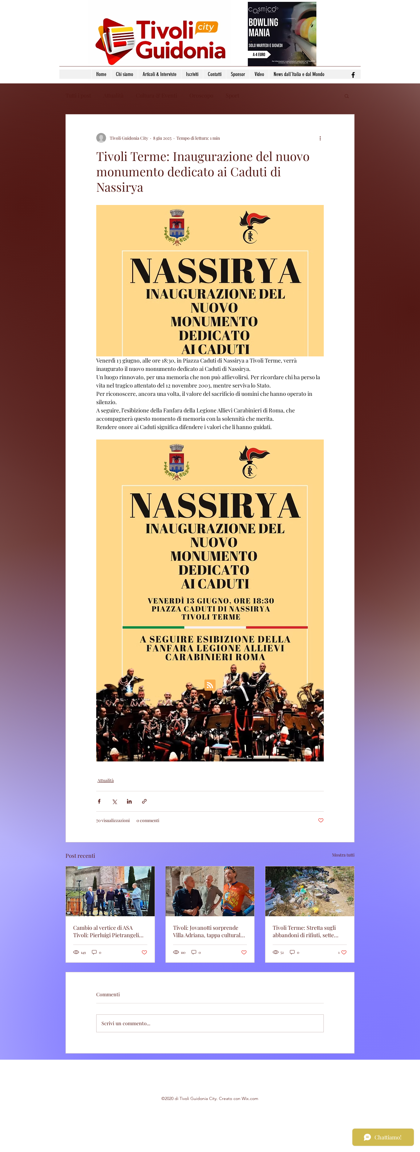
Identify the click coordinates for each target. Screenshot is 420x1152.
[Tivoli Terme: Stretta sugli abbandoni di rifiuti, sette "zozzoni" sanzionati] (309, 891)
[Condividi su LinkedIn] (129, 801)
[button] (347, 95)
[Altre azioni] (320, 138)
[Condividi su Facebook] (99, 801)
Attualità (113, 95)
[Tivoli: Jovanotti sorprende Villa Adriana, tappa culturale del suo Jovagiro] (210, 891)
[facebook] (353, 75)
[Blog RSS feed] (210, 685)
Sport (232, 95)
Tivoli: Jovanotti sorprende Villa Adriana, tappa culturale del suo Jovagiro (208, 931)
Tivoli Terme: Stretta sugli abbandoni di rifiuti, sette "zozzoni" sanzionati (304, 931)
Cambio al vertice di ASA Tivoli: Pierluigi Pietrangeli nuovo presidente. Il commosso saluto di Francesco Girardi (106, 931)
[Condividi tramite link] (144, 801)
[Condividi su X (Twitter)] (114, 801)
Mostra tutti (343, 855)
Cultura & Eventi (156, 95)
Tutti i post (78, 95)
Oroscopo (201, 95)
